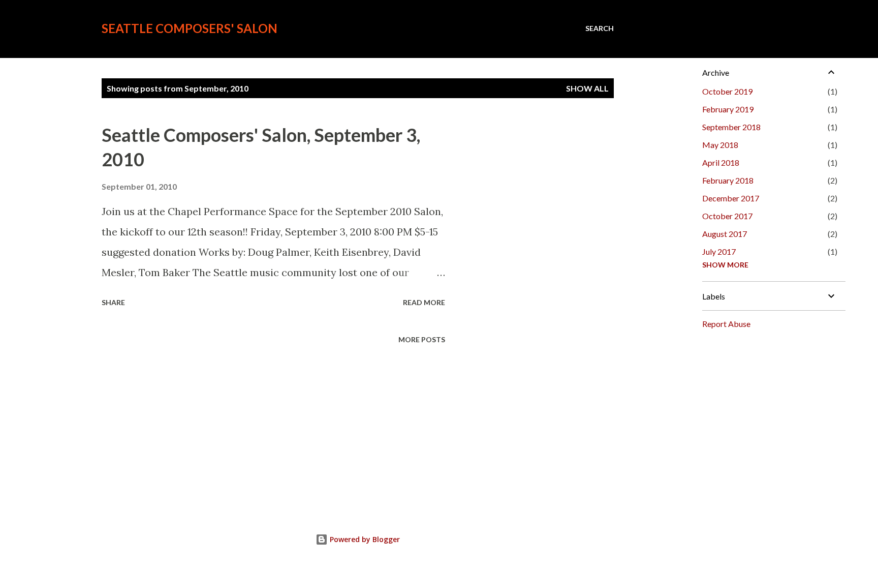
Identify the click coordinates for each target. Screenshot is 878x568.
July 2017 (719, 251)
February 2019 (728, 109)
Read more (424, 302)
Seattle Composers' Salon (189, 28)
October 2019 (727, 91)
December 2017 (730, 198)
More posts (421, 339)
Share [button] (113, 302)
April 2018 (720, 162)
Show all (587, 88)
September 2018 (731, 127)
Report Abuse (726, 323)
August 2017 (724, 233)
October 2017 (727, 216)
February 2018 (728, 180)
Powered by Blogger (364, 539)
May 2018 (720, 145)
